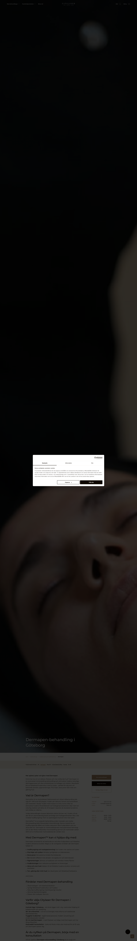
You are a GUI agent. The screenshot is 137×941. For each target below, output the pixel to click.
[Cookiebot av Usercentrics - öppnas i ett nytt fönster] (95, 458)
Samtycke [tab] (44, 463)
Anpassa (67, 482)
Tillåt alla (91, 482)
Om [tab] (92, 463)
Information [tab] (68, 463)
